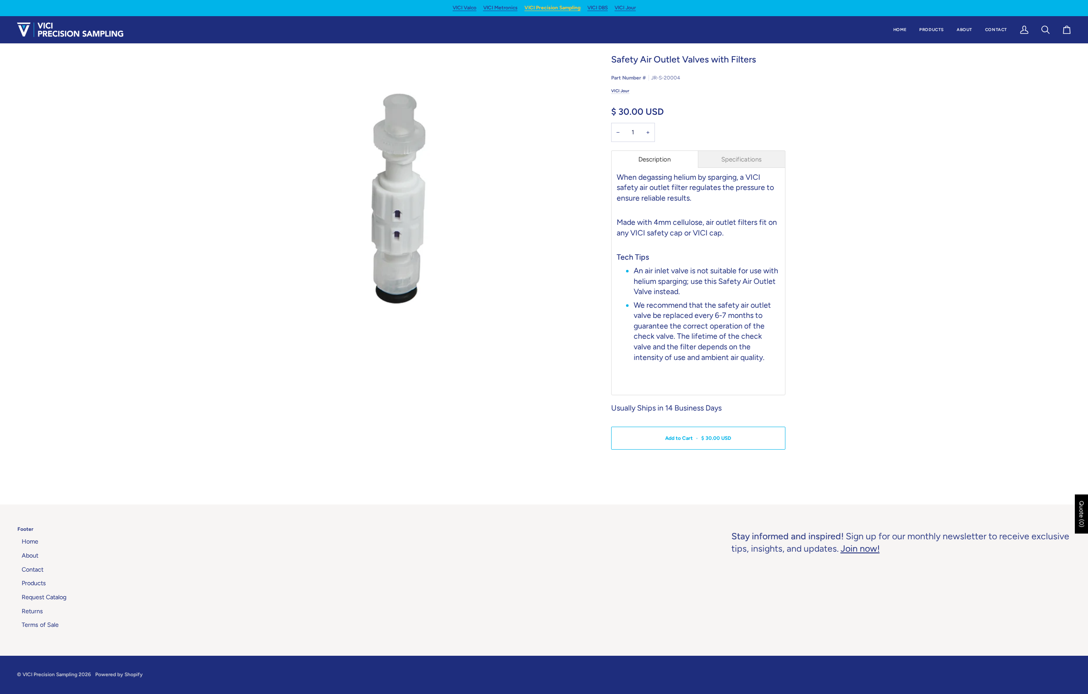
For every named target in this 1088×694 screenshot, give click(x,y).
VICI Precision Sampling (552, 8)
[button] (931, 29)
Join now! (860, 548)
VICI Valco (464, 8)
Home (30, 541)
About (30, 555)
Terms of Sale (40, 625)
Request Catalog (44, 597)
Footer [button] (25, 529)
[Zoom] (398, 198)
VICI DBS (597, 8)
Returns (32, 611)
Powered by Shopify (119, 674)
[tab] (655, 159)
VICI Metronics (500, 8)
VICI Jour (625, 8)
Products (34, 583)
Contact (32, 569)
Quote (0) (1081, 514)
